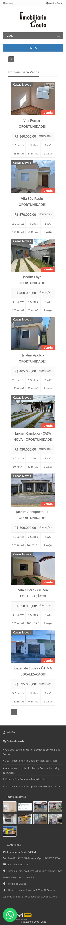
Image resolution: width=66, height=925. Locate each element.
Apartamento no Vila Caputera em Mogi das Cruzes (33, 786)
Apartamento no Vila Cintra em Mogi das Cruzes (31, 760)
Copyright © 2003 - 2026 (33, 921)
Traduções (54, 3)
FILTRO (33, 47)
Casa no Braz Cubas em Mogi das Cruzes (27, 779)
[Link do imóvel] (10, 807)
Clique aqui (22, 864)
